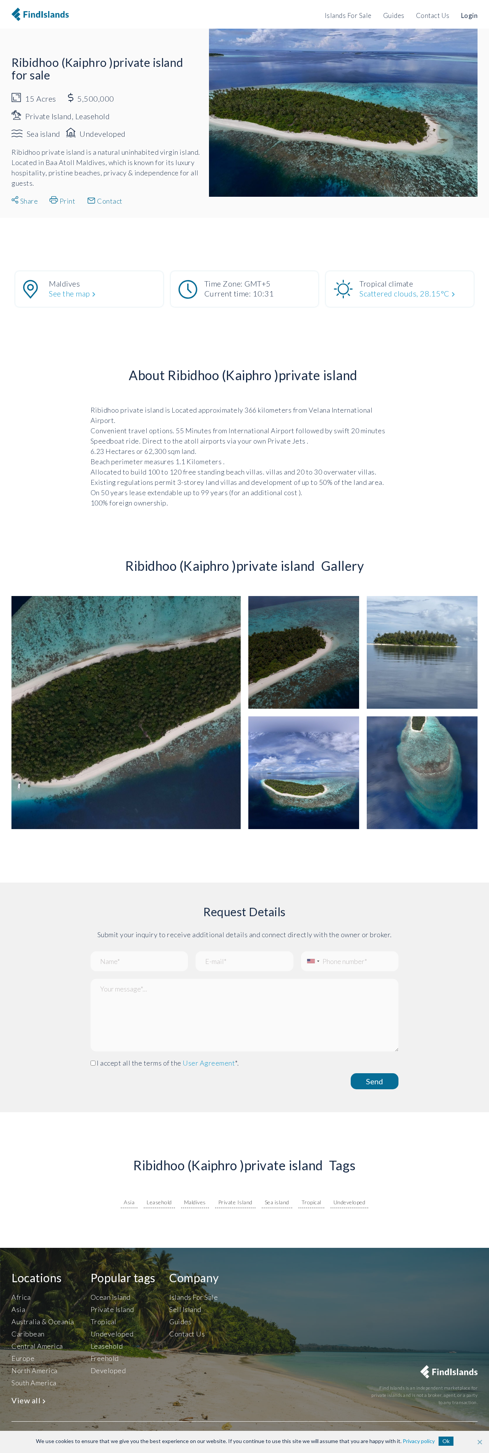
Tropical (311, 1202)
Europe (22, 1358)
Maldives (195, 1202)
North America (34, 1370)
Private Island (235, 1202)
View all (26, 1400)
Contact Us (433, 15)
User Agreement (209, 1063)
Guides (394, 15)
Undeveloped (350, 1202)
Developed (108, 1370)
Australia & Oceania (42, 1321)
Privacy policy (419, 1441)
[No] (479, 1442)
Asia (129, 1202)
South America (34, 1382)
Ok (446, 1441)
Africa (21, 1297)
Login (469, 15)
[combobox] (311, 961)
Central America (37, 1346)
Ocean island (111, 1297)
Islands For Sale (348, 15)
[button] (19, 544)
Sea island (277, 1202)
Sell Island (185, 1309)
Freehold (105, 1358)
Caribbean (28, 1334)
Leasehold (159, 1202)
